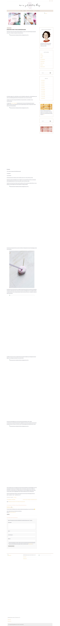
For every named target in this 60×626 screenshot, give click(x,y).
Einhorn (14, 501)
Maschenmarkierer (22, 501)
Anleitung (9, 501)
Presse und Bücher (30, 10)
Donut (12, 501)
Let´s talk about (42, 59)
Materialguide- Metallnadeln (11, 499)
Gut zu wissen (37, 10)
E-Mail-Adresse (10, 534)
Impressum (24, 556)
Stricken (41, 64)
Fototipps (41, 55)
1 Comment (15, 497)
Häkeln (18, 501)
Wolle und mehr (42, 66)
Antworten (8, 514)
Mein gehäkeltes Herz (14, 624)
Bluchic (23, 624)
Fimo (16, 501)
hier (43, 114)
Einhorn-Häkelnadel (14, 103)
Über (24, 10)
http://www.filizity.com (12, 512)
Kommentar (10, 522)
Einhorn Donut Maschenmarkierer (16, 29)
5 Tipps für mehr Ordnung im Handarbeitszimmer (29, 499)
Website (9, 538)
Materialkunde (42, 61)
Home (21, 10)
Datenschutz (25, 558)
